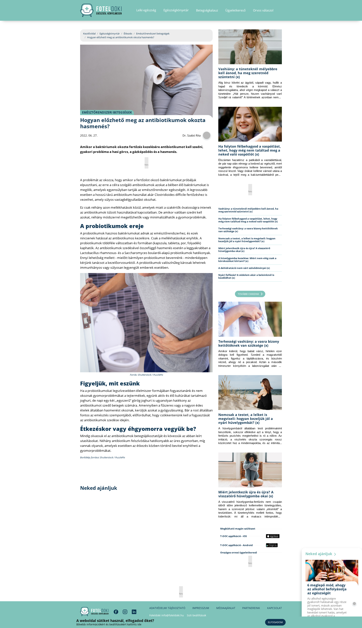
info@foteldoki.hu (172, 615)
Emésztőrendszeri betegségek (152, 33)
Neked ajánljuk (319, 554)
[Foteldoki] (94, 611)
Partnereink (251, 608)
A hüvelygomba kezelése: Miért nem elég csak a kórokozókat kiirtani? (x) (247, 259)
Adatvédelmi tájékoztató (167, 608)
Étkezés (128, 33)
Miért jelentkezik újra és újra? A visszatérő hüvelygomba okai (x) (244, 249)
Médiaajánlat (225, 608)
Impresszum (200, 608)
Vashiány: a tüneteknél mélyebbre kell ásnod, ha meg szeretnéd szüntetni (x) (247, 73)
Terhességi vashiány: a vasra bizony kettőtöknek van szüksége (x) (248, 230)
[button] (280, 10)
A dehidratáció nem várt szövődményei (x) (244, 268)
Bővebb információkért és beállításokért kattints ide (108, 624)
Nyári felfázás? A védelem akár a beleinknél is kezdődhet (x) (246, 276)
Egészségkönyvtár (110, 33)
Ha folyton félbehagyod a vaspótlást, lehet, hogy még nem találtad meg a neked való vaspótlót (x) (249, 150)
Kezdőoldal (89, 33)
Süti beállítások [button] (196, 615)
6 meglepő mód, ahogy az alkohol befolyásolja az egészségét (327, 589)
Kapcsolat (274, 608)
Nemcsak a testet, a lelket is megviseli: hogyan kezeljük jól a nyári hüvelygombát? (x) (246, 240)
